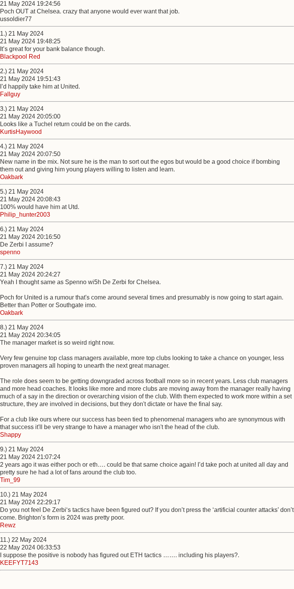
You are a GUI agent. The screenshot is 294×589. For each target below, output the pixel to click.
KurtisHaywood (21, 131)
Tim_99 (10, 480)
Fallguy (10, 94)
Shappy (10, 434)
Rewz (8, 525)
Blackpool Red (20, 56)
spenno (10, 252)
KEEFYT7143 (19, 562)
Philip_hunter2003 (25, 214)
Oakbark (11, 177)
